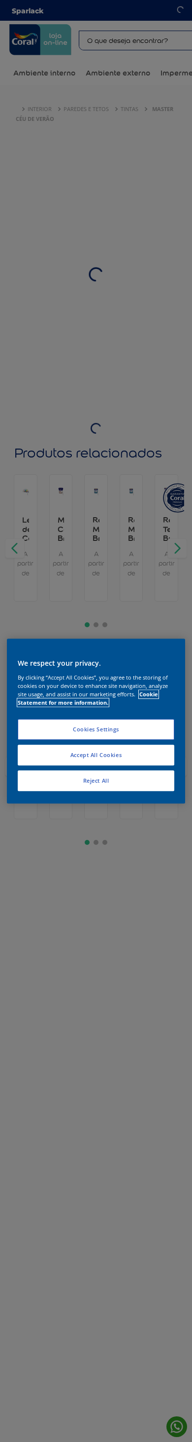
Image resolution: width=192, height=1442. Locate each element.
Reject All (96, 780)
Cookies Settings (96, 729)
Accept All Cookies (96, 755)
